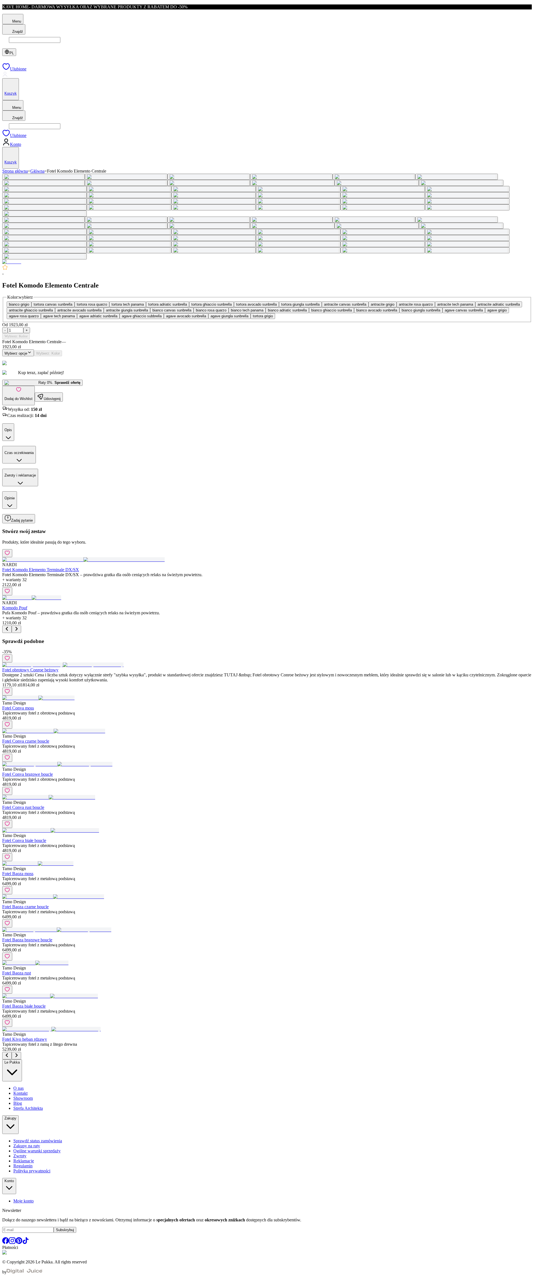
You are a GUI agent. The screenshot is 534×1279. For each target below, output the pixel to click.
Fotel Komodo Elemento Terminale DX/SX (40, 569)
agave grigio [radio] (497, 310)
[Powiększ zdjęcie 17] (382, 189)
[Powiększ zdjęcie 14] (129, 189)
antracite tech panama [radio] (455, 304)
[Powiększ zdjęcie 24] (467, 195)
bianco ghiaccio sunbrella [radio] (331, 310)
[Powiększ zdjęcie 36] (467, 207)
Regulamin (23, 1165)
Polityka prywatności (31, 1170)
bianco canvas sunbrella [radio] (171, 310)
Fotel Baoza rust (16, 973)
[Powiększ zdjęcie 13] (44, 189)
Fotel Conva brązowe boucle (27, 774)
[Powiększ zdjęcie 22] (298, 195)
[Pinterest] (19, 1242)
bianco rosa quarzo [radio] (211, 310)
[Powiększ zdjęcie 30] (467, 201)
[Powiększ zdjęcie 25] (44, 201)
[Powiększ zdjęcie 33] (213, 207)
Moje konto (23, 1201)
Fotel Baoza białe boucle (24, 1006)
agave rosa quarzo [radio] (24, 316)
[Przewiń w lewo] (7, 629)
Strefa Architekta (28, 1108)
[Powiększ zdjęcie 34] (298, 207)
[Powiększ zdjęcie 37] (44, 213)
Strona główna (15, 171)
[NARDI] (11, 261)
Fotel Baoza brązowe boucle (27, 939)
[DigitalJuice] (24, 1272)
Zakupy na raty (26, 1145)
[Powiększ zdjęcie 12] (461, 183)
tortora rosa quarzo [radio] (92, 304)
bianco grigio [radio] (19, 304)
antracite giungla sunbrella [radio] (127, 310)
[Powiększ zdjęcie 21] (213, 195)
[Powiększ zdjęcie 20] (129, 195)
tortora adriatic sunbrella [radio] (167, 304)
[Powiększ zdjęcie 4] (291, 177)
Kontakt (20, 1093)
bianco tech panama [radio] (247, 310)
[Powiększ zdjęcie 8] (126, 183)
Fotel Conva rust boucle (23, 807)
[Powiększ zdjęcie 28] (298, 201)
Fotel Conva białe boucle (24, 840)
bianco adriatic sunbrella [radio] (287, 310)
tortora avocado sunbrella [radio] (256, 304)
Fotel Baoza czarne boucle (25, 906)
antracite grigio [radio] (382, 304)
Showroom (23, 1098)
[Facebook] (5, 1242)
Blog (17, 1103)
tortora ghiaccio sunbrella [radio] (211, 304)
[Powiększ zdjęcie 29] (382, 201)
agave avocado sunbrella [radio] (186, 316)
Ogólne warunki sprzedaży (37, 1150)
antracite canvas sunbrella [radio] (345, 304)
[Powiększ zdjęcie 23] (382, 195)
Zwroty (19, 1155)
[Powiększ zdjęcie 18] (467, 189)
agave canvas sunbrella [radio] (464, 310)
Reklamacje (23, 1160)
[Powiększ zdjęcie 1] (43, 177)
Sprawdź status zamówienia (37, 1140)
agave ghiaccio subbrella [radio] (142, 316)
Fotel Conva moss (18, 708)
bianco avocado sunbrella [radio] (376, 310)
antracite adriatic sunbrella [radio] (499, 304)
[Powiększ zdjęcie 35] (382, 207)
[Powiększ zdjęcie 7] (43, 183)
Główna (37, 171)
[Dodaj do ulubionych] (7, 553)
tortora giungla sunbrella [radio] (300, 304)
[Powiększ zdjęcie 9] (208, 183)
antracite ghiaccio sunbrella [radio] (31, 310)
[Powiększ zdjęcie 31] (44, 207)
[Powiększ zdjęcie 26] (129, 201)
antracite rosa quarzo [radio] (416, 304)
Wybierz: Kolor (16, 336)
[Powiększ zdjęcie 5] (374, 177)
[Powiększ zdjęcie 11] (377, 183)
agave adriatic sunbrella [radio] (98, 316)
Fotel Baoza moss (17, 873)
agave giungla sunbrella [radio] (229, 316)
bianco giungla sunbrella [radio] (421, 310)
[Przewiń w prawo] (16, 629)
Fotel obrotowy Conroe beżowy (30, 669)
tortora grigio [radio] (263, 316)
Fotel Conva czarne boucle (25, 741)
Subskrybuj (65, 1230)
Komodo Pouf (14, 607)
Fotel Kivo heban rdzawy (24, 1039)
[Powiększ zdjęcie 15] (213, 189)
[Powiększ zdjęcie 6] (456, 177)
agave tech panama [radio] (59, 316)
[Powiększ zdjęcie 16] (298, 189)
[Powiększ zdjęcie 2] (126, 177)
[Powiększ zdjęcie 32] (129, 207)
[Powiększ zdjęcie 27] (213, 201)
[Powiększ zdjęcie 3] (208, 177)
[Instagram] (12, 1242)
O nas (18, 1088)
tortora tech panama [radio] (128, 304)
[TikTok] (25, 1242)
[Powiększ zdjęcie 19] (44, 195)
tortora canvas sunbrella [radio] (53, 304)
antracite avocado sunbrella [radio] (79, 310)
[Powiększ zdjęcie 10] (292, 183)
